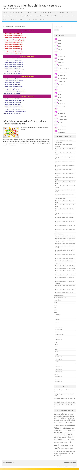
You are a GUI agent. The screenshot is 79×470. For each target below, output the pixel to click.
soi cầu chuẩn (61, 437)
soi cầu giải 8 (71, 437)
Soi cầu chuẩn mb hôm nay (47, 12)
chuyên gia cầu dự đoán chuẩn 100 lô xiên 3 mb (64, 402)
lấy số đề (72, 420)
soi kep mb (68, 448)
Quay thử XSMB (62, 125)
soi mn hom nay (71, 451)
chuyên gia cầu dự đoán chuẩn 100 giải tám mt (65, 243)
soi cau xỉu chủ (63, 435)
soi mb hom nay (65, 451)
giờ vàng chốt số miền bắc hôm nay (21, 143)
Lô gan (59, 87)
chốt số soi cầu (62, 414)
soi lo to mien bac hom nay (70, 450)
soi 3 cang (57, 422)
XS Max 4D (60, 59)
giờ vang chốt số (40, 141)
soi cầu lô (58, 439)
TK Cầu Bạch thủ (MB (59, 327)
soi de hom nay (62, 448)
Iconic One (60, 466)
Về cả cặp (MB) (61, 75)
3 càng (56, 414)
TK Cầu (20, 19)
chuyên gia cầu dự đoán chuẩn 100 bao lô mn (65, 265)
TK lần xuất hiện (62, 106)
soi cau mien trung (67, 430)
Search (56, 30)
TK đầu (59, 97)
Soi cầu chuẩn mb (32, 12)
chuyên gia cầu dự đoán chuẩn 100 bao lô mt (65, 236)
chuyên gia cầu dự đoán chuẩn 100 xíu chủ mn (65, 289)
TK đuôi (60, 100)
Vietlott (13, 19)
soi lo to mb (62, 450)
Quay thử (42, 19)
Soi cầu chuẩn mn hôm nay (10, 15)
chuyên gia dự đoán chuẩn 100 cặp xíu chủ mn (65, 268)
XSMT (73, 15)
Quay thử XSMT (62, 129)
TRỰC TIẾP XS (54, 15)
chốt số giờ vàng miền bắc (15, 141)
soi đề (60, 453)
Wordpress (74, 466)
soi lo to (58, 450)
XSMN (67, 15)
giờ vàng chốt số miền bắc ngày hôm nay (39, 143)
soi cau (62, 422)
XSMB (62, 15)
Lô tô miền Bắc (61, 113)
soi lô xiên (60, 451)
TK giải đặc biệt (62, 103)
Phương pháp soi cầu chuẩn (41, 15)
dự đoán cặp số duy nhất (61, 420)
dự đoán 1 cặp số (61, 416)
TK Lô (27, 19)
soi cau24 (66, 425)
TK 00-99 (60, 110)
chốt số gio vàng (38, 139)
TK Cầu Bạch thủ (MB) (63, 68)
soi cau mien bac (63, 428)
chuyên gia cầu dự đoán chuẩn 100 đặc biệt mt (65, 241)
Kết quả (5, 19)
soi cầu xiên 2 (61, 442)
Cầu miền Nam (61, 81)
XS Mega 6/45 (61, 56)
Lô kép (59, 94)
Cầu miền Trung (62, 84)
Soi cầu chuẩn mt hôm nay (64, 12)
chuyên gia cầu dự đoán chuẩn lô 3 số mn (64, 292)
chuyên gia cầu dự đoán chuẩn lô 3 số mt (64, 260)
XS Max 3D (60, 65)
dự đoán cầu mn (70, 418)
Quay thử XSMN (62, 132)
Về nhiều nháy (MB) (63, 78)
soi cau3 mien (61, 425)
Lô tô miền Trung (62, 119)
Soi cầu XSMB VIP (65, 445)
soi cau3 (56, 425)
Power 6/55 (61, 62)
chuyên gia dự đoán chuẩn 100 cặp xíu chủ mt (65, 238)
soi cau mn (58, 433)
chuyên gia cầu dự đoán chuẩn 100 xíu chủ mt (65, 258)
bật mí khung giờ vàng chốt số (27, 139)
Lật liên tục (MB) (62, 72)
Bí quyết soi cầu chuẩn (26, 15)
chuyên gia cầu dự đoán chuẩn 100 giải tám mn (65, 274)
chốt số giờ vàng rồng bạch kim (29, 141)
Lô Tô (34, 19)
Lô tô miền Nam (62, 116)
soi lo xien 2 (56, 451)
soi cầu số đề (66, 439)
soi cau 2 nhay (70, 422)
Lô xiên (60, 91)
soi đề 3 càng (64, 453)
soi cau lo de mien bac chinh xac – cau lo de (32, 5)
